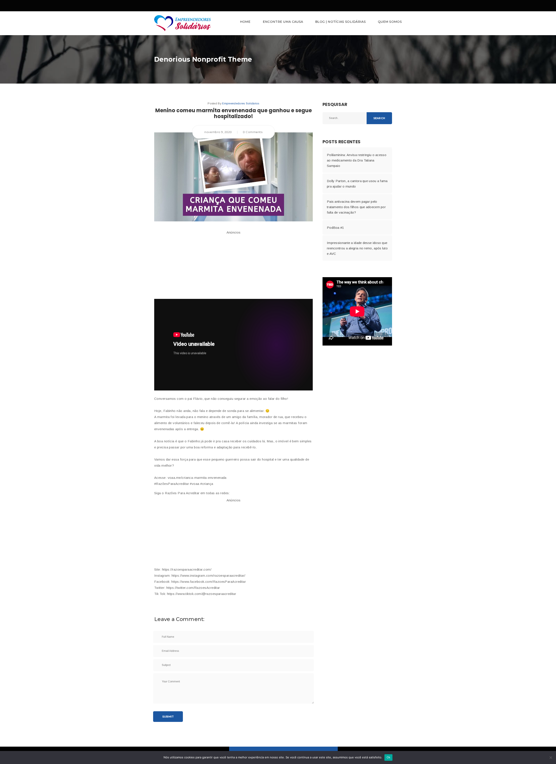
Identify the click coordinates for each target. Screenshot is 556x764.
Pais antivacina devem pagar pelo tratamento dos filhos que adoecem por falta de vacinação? (356, 207)
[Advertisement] (233, 265)
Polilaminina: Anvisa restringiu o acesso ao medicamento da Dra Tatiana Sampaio (356, 160)
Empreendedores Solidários (240, 103)
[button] (278, 23)
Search (379, 118)
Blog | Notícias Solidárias (340, 22)
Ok (389, 757)
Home (245, 22)
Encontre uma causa (283, 22)
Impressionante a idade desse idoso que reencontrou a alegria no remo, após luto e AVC (357, 248)
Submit (168, 716)
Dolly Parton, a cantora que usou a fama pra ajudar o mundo (357, 183)
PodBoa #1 (335, 227)
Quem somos (390, 22)
